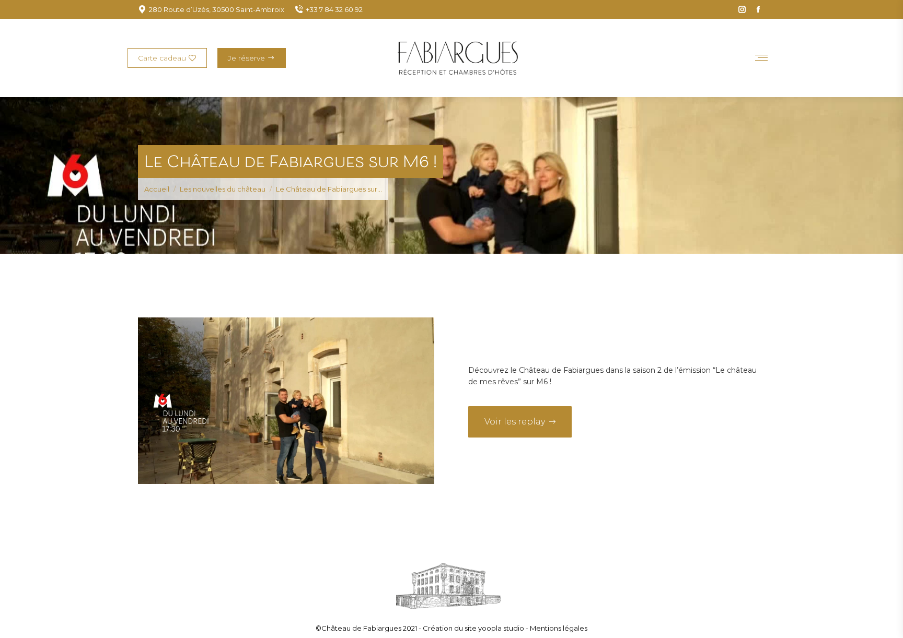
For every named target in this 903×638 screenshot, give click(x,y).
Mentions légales (558, 628)
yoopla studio (502, 628)
